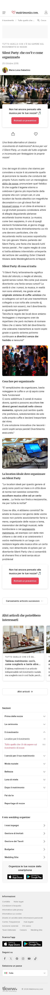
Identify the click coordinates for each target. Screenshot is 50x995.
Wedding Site (11, 857)
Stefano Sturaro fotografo (27, 464)
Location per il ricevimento (17, 739)
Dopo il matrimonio (14, 787)
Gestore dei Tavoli (14, 841)
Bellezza (9, 771)
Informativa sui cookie (12, 914)
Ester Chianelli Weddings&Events (26, 100)
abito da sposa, (10, 183)
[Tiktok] (35, 958)
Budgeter (9, 849)
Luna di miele (11, 779)
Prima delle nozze (14, 716)
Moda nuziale (11, 763)
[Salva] (36, 134)
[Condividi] (13, 134)
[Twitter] (10, 958)
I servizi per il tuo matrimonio (20, 755)
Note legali (18, 901)
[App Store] (12, 946)
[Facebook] (4, 958)
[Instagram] (23, 958)
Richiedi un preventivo (25, 120)
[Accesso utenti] (46, 12)
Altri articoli (24, 691)
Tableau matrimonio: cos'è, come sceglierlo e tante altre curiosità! (21, 662)
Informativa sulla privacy (12, 910)
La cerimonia (11, 724)
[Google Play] (32, 946)
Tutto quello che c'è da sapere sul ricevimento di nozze (23, 45)
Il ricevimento (8, 20)
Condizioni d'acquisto (11, 906)
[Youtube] (29, 958)
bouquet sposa (10, 206)
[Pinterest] (16, 958)
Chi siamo (26, 926)
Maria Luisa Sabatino (19, 70)
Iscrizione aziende (10, 926)
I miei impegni (12, 825)
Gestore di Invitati (14, 833)
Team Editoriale (9, 930)
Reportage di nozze (15, 803)
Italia (11, 973)
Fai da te (9, 795)
